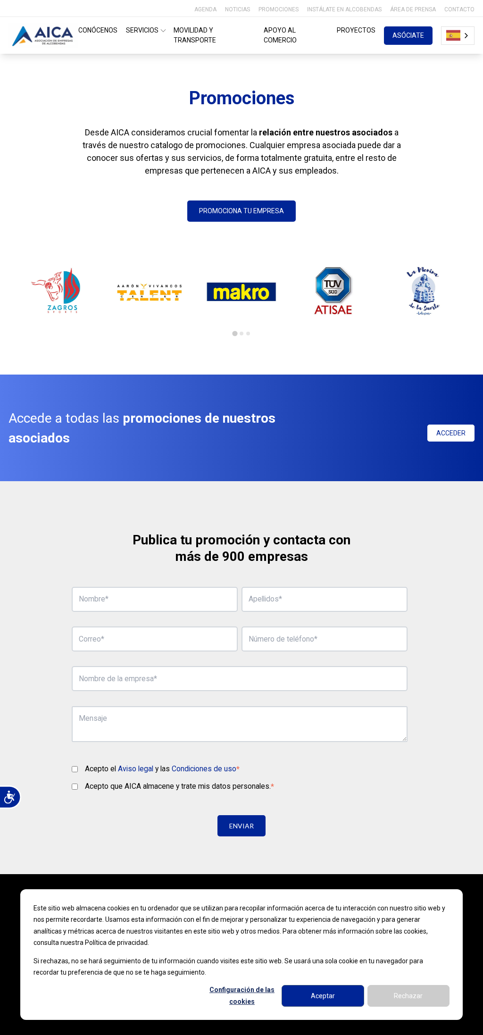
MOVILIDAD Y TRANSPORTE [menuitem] (195, 35)
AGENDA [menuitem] (205, 9)
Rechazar (408, 996)
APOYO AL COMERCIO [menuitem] (280, 35)
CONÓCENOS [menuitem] (97, 30)
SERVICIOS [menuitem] (142, 30)
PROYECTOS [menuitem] (356, 30)
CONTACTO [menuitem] (459, 9)
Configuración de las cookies (242, 995)
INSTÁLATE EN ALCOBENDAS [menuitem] (344, 9)
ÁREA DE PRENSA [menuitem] (413, 9)
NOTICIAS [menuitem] (237, 9)
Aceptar (323, 996)
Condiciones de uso (204, 768)
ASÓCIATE (408, 35)
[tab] (234, 333)
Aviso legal (135, 768)
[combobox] (458, 35)
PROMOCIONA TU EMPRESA (241, 211)
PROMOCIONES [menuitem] (278, 9)
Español (457, 35)
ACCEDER (451, 433)
